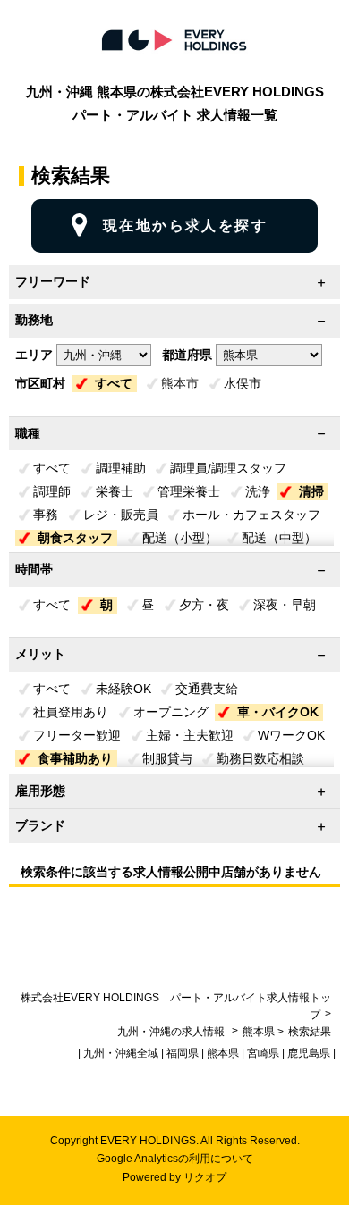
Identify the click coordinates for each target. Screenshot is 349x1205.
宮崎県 (263, 1053)
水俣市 (242, 383)
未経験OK (123, 689)
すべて (113, 383)
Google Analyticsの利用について (175, 1158)
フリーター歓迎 (77, 735)
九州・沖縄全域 (120, 1053)
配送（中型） (279, 538)
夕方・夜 (204, 605)
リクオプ (204, 1177)
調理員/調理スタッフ (228, 468)
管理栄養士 (188, 491)
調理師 (52, 491)
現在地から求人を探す (185, 225)
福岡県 (182, 1053)
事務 (45, 514)
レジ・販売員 (120, 514)
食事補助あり (75, 758)
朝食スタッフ (75, 538)
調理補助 (121, 468)
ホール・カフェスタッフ (251, 514)
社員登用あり (70, 712)
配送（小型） (179, 538)
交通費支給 (206, 689)
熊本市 (180, 383)
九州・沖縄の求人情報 (172, 1031)
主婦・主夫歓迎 (190, 735)
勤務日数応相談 (260, 758)
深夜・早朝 (284, 605)
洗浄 (257, 491)
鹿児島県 (308, 1053)
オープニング (171, 712)
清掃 (311, 491)
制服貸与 (167, 758)
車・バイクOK (278, 712)
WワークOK (291, 735)
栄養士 (114, 491)
